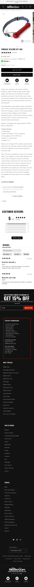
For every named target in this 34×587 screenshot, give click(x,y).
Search (7, 528)
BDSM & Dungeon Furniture (11, 373)
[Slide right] (20, 46)
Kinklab (7, 430)
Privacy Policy (8, 513)
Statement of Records (11, 525)
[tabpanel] (17, 267)
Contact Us (8, 498)
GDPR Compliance (10, 519)
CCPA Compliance (10, 522)
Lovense (7, 456)
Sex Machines (7, 393)
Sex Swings (6, 396)
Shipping (3, 65)
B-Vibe (6, 450)
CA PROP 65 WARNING (7, 182)
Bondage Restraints (9, 370)
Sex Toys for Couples (9, 414)
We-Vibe (7, 447)
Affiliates (7, 507)
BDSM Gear (6, 367)
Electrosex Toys (7, 387)
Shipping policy (26, 558)
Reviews (7, 531)
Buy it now (17, 75)
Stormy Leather (9, 433)
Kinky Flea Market (10, 490)
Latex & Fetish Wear (9, 399)
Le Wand (7, 453)
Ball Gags (6, 382)
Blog (6, 487)
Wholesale (8, 510)
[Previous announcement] (3, 2)
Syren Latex (8, 438)
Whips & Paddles (8, 402)
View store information (9, 191)
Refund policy (28, 556)
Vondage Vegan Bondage (12, 436)
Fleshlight (7, 462)
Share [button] (4, 201)
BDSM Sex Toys (7, 379)
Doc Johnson (8, 465)
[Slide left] (13, 46)
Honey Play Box (9, 468)
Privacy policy (9, 558)
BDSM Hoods (7, 384)
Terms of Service (9, 516)
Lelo (6, 459)
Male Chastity (7, 390)
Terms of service (17, 558)
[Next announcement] (31, 2)
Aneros (7, 471)
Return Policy (8, 501)
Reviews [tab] (6, 245)
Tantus (6, 442)
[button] (3, 7)
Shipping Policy (9, 504)
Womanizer (8, 444)
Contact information (17, 561)
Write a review (17, 238)
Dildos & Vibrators (8, 408)
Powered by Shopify (18, 556)
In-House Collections (11, 493)
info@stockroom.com (10, 343)
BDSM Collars (7, 376)
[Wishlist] (26, 7)
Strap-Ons (6, 405)
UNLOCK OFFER (28, 308)
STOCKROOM (10, 556)
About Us (7, 496)
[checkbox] (26, 254)
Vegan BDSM (7, 411)
